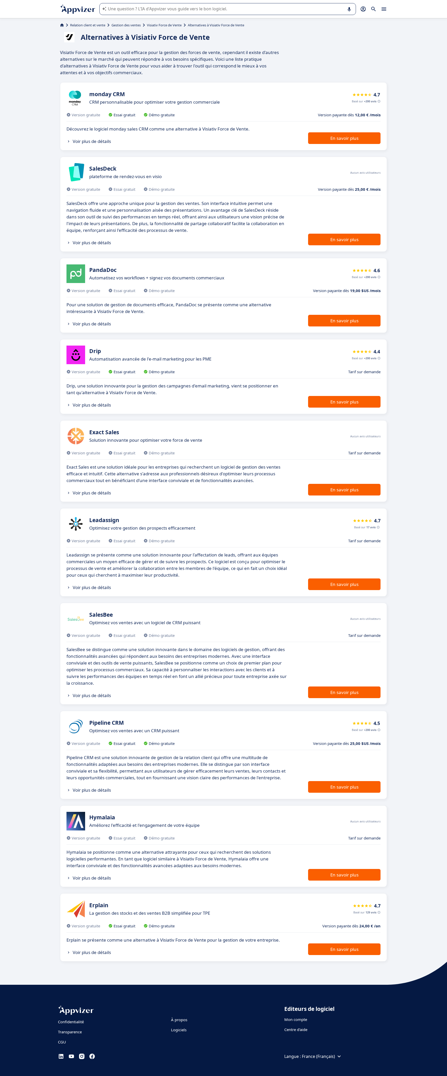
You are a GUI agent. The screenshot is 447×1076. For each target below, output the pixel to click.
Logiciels (179, 1029)
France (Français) (318, 1056)
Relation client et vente (87, 25)
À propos (179, 1019)
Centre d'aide (295, 1029)
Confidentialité (71, 1021)
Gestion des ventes (126, 25)
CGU (62, 1041)
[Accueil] (62, 25)
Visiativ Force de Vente (164, 25)
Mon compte (295, 1019)
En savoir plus (344, 138)
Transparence (70, 1031)
